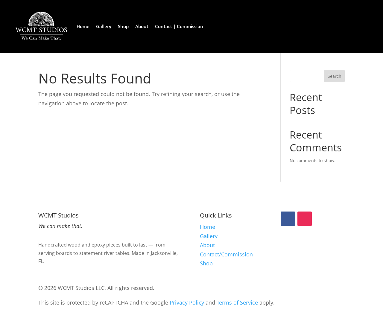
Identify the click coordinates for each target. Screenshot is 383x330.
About (141, 26)
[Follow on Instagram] (304, 219)
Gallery (103, 26)
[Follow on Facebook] (288, 219)
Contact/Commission (226, 254)
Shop (123, 26)
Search (334, 76)
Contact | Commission (179, 26)
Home (83, 26)
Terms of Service (237, 302)
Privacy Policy (187, 302)
